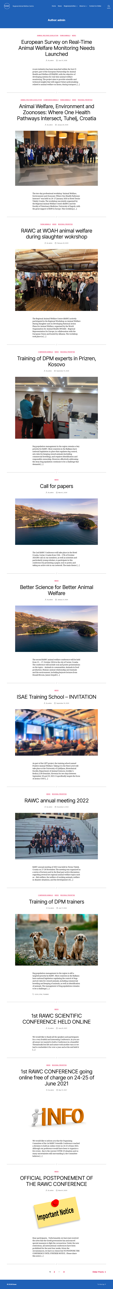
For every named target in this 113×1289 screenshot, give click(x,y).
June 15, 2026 (62, 60)
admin (52, 60)
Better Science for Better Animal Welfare (56, 590)
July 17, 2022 (63, 908)
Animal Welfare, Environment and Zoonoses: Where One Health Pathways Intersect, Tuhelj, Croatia (56, 112)
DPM (40, 994)
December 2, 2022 (63, 807)
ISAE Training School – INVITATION (56, 697)
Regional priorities (70, 6)
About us (82, 6)
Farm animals (65, 35)
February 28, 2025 (62, 243)
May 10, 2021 (63, 1090)
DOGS (37, 994)
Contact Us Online (95, 6)
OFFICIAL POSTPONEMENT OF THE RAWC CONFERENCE (56, 1181)
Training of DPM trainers (56, 901)
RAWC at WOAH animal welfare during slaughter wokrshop (56, 233)
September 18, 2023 (62, 703)
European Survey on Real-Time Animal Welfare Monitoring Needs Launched (56, 48)
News (60, 6)
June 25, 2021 (62, 1028)
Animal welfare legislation (47, 35)
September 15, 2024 (62, 371)
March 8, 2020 (62, 1190)
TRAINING (46, 994)
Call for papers (56, 486)
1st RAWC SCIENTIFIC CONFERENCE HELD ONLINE (56, 1018)
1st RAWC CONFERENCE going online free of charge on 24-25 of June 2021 (56, 1077)
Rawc (15, 1284)
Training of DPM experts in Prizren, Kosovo (56, 361)
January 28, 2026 (62, 125)
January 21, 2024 (62, 599)
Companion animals (51, 100)
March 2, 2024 (62, 492)
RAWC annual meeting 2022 (56, 800)
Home (54, 6)
